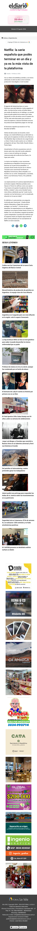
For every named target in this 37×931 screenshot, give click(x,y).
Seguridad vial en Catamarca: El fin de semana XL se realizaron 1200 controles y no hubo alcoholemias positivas (18, 522)
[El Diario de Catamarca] (18, 6)
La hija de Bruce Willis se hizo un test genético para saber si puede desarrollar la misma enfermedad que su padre (18, 342)
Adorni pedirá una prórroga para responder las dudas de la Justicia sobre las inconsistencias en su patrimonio (18, 495)
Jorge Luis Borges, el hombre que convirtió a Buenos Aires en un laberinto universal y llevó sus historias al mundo (17, 443)
